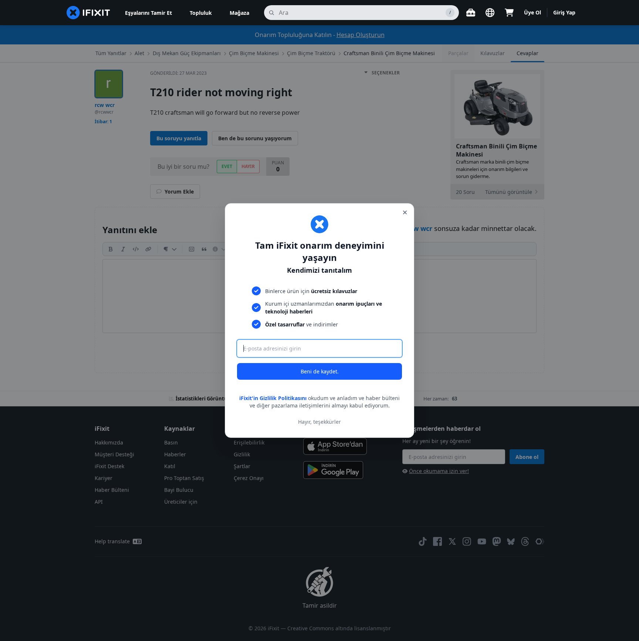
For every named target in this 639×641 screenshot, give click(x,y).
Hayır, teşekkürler (319, 421)
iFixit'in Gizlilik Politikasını (273, 398)
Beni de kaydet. (320, 371)
